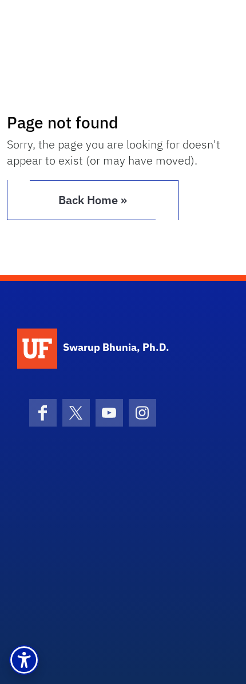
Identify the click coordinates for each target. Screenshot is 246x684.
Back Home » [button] (92, 200)
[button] (24, 660)
